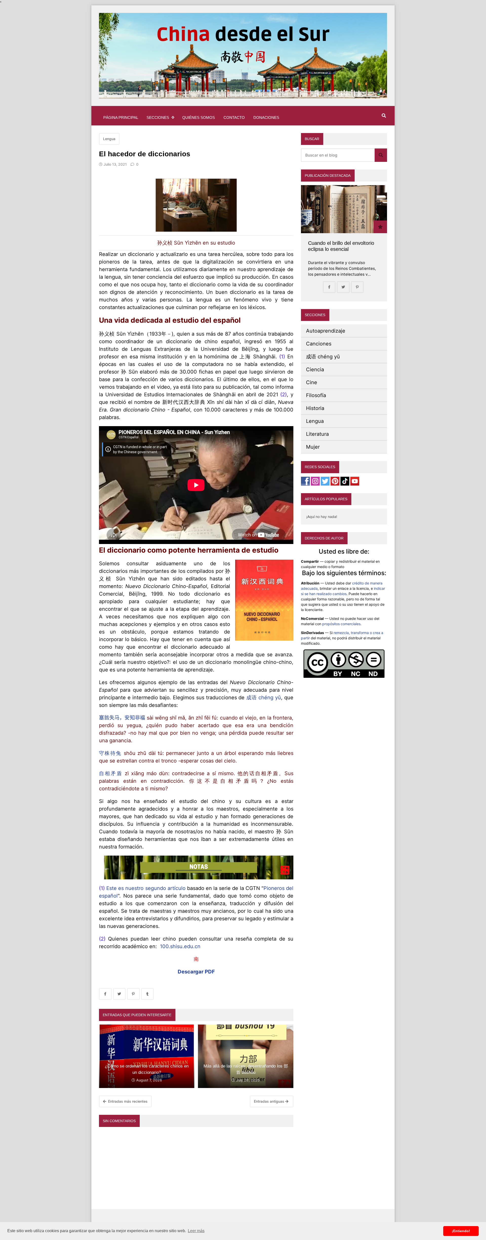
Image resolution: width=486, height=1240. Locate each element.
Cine (311, 382)
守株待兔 (110, 753)
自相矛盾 (111, 773)
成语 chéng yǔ (263, 697)
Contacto (234, 117)
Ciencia (315, 369)
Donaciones (266, 117)
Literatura (317, 434)
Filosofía (316, 395)
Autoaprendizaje (325, 331)
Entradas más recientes (127, 1101)
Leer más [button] (196, 1231)
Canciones (318, 344)
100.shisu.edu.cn (180, 946)
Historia (315, 408)
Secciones (158, 117)
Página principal (120, 117)
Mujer (313, 447)
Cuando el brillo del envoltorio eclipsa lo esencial (341, 246)
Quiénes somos (198, 117)
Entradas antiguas (269, 1101)
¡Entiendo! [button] (461, 1231)
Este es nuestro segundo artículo (146, 888)
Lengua (109, 139)
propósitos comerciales (341, 624)
